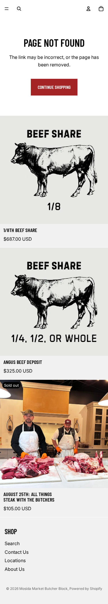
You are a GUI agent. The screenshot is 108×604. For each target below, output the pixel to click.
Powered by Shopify (85, 588)
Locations (15, 560)
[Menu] (6, 8)
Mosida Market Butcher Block (43, 588)
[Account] (88, 8)
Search (12, 543)
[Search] (19, 8)
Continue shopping (54, 87)
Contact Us (17, 552)
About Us (14, 569)
